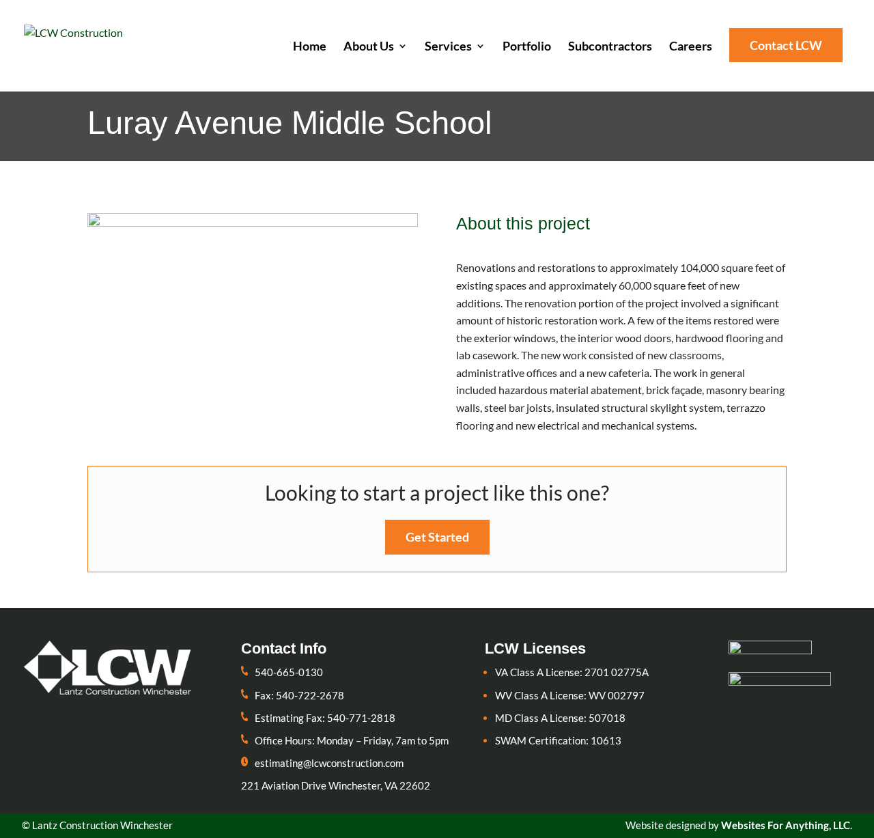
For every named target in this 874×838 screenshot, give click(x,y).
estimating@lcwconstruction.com (329, 763)
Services (448, 47)
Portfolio (527, 47)
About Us (368, 47)
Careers (690, 47)
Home (309, 47)
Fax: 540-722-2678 (299, 695)
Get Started (437, 536)
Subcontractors (610, 47)
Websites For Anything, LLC (785, 825)
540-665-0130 (289, 672)
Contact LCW (786, 45)
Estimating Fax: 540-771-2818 (325, 718)
